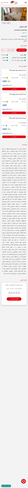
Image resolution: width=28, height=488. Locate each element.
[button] (14, 89)
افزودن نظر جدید (14, 299)
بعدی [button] (4, 23)
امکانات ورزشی (10, 50)
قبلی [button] (8, 23)
